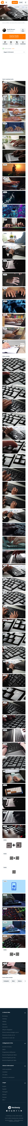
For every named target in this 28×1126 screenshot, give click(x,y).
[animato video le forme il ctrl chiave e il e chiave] (13, 844)
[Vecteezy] (2, 2)
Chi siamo (4, 1076)
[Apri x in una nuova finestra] (18, 1112)
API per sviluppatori (7, 1029)
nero (13, 980)
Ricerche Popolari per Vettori (9, 1056)
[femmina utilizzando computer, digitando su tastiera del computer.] (13, 432)
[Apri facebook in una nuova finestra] (6, 1112)
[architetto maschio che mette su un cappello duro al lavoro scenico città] (13, 169)
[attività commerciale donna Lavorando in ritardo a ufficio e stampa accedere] (13, 473)
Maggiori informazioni (9, 51)
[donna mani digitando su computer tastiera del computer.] (13, 515)
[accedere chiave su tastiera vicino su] (13, 638)
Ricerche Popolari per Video (9, 1061)
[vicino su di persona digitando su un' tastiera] (13, 940)
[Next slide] (22, 980)
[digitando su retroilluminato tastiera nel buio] (13, 830)
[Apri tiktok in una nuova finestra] (15, 1112)
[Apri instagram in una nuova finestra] (8, 1112)
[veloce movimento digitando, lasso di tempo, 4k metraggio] (13, 927)
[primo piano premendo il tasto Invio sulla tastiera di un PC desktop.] (13, 693)
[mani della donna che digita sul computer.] (13, 501)
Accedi (20, 2)
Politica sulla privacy (18, 1121)
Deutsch (4, 1095)
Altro (3, 1101)
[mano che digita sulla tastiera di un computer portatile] (13, 319)
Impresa (4, 1023)
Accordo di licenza (6, 1048)
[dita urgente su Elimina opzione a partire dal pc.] (13, 460)
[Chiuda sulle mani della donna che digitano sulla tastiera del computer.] (13, 251)
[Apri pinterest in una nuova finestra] (13, 1112)
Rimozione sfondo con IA (8, 1036)
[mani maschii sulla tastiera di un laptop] (13, 155)
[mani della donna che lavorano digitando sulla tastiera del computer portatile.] (13, 183)
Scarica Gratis (14, 36)
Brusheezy (5, 1015)
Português (5, 1093)
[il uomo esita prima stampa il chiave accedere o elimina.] (13, 583)
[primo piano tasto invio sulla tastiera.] (13, 762)
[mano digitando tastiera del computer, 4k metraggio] (13, 899)
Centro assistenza (6, 1070)
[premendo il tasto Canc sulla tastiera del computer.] (13, 624)
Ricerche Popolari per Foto (9, 1059)
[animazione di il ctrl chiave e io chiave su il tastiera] (13, 954)
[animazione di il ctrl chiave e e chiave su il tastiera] (13, 858)
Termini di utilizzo (8, 1121)
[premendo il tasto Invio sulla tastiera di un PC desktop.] (13, 377)
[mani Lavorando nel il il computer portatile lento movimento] (13, 556)
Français (4, 1098)
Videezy (4, 1021)
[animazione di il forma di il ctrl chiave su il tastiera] (13, 872)
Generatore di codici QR (8, 1039)
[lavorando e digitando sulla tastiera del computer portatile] (13, 265)
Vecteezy (4, 1018)
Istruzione (4, 1026)
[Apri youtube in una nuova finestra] (20, 1112)
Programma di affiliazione (8, 1053)
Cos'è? (13, 48)
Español (4, 1090)
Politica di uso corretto (13, 1122)
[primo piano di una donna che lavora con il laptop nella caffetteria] (13, 114)
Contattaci (4, 1073)
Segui (23, 31)
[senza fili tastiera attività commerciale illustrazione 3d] (13, 789)
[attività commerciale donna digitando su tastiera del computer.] (13, 487)
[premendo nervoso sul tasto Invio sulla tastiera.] (13, 419)
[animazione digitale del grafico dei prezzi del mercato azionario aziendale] (13, 196)
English (4, 1087)
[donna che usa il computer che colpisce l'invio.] (13, 707)
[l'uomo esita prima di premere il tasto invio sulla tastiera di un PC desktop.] (13, 597)
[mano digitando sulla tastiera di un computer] (13, 141)
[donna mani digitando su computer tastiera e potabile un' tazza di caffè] (13, 968)
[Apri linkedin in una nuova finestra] (11, 1112)
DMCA (3, 1050)
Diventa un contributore (8, 1078)
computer (6, 980)
